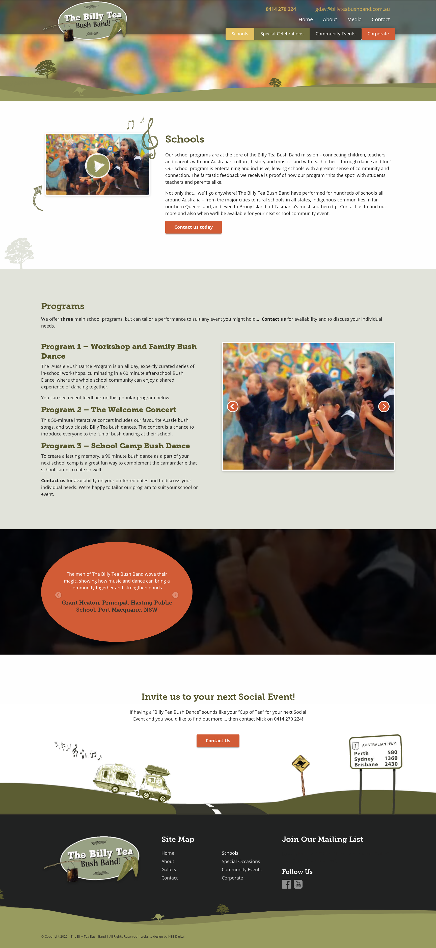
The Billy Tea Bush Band (88, 936)
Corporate (378, 34)
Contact (381, 19)
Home (305, 19)
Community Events (336, 34)
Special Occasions (241, 861)
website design (152, 936)
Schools (240, 34)
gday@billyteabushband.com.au (352, 8)
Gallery (168, 869)
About (330, 19)
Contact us (53, 480)
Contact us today (193, 227)
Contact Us (218, 740)
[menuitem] (305, 19)
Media (354, 19)
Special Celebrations (282, 34)
